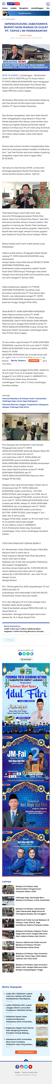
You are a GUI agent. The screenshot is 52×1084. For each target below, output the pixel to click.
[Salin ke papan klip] (31, 653)
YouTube (32, 1070)
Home (4, 8)
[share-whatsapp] (28, 653)
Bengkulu (23, 8)
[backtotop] (26, 1061)
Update (34, 360)
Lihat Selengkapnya (25, 1052)
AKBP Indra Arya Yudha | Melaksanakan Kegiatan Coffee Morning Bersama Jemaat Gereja (23, 630)
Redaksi (17, 1072)
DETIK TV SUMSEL (10, 75)
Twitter (27, 1070)
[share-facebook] (20, 653)
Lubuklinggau (37, 8)
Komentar (27, 659)
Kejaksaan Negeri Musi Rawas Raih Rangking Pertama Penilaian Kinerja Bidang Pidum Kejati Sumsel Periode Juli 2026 (20, 1030)
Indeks (13, 8)
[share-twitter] (24, 653)
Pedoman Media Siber (30, 1072)
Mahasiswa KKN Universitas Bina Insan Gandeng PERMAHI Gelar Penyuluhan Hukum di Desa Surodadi (19, 1042)
